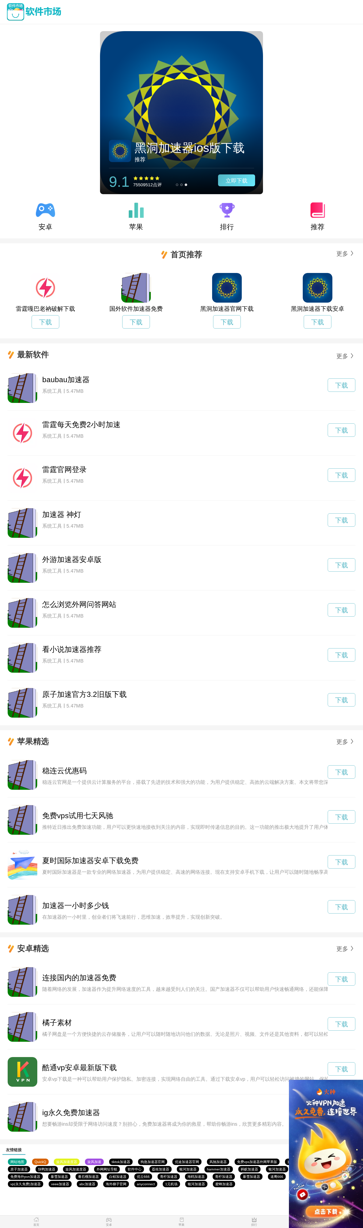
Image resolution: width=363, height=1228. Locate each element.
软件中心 (134, 1169)
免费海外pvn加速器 (25, 1177)
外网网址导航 (107, 1169)
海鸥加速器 (196, 1177)
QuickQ (40, 1162)
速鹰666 (276, 1177)
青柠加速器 (168, 1177)
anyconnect (146, 1184)
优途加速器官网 (187, 1162)
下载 (45, 322)
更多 (342, 253)
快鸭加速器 (46, 1169)
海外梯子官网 (116, 1184)
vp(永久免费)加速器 (25, 1184)
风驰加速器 (218, 1162)
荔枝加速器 (160, 1169)
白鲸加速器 (117, 1177)
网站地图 (17, 1162)
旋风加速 (94, 1162)
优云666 (143, 1177)
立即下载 (236, 181)
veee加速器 (60, 1184)
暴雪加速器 (59, 1177)
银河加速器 (188, 1169)
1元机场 (171, 1184)
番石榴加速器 (88, 1177)
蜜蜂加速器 (224, 1184)
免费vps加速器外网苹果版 (257, 1162)
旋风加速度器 (66, 1162)
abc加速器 (87, 1184)
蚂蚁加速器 (249, 1169)
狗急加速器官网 (153, 1162)
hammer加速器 (218, 1169)
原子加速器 (19, 1169)
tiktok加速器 (121, 1162)
